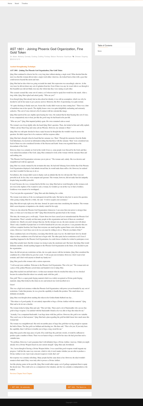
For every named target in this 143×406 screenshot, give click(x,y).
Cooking (34, 56)
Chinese (78, 56)
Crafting (41, 56)
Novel (17, 3)
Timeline (25, 3)
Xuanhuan (68, 56)
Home (10, 3)
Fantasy (47, 56)
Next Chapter (27, 373)
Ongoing (85, 56)
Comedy (28, 56)
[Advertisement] (71, 24)
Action (15, 56)
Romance (60, 56)
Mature (53, 56)
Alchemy (21, 56)
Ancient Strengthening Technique (23, 66)
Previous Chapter (16, 373)
